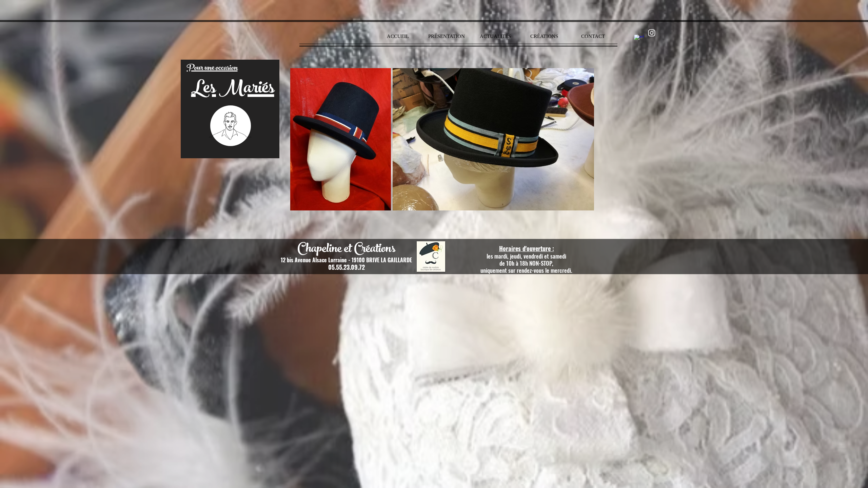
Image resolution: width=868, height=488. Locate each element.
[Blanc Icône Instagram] (651, 33)
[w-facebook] (639, 39)
